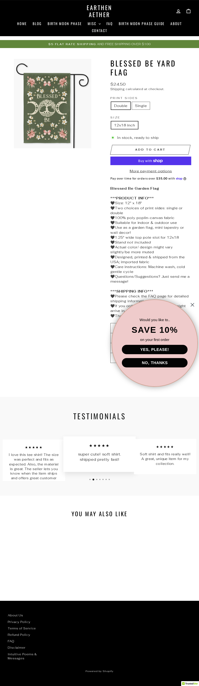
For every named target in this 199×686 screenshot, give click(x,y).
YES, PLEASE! (152, 349)
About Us (15, 615)
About (176, 23)
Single (141, 105)
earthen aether (99, 11)
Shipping (117, 89)
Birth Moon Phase (65, 23)
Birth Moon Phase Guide (142, 23)
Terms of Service (22, 628)
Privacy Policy (19, 622)
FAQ (109, 23)
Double (120, 105)
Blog (37, 23)
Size (115, 117)
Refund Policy (19, 635)
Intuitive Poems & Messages (22, 656)
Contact (99, 30)
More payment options (151, 171)
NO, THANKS (152, 363)
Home (22, 23)
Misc (93, 23)
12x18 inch (124, 125)
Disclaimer (16, 647)
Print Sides (124, 98)
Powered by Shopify (99, 671)
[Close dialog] (190, 305)
